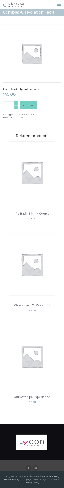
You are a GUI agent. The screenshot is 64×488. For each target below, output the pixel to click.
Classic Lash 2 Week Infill (32, 305)
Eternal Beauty (51, 476)
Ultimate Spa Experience (32, 397)
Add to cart (28, 105)
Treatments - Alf (25, 114)
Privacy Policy (32, 482)
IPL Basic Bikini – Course (32, 213)
